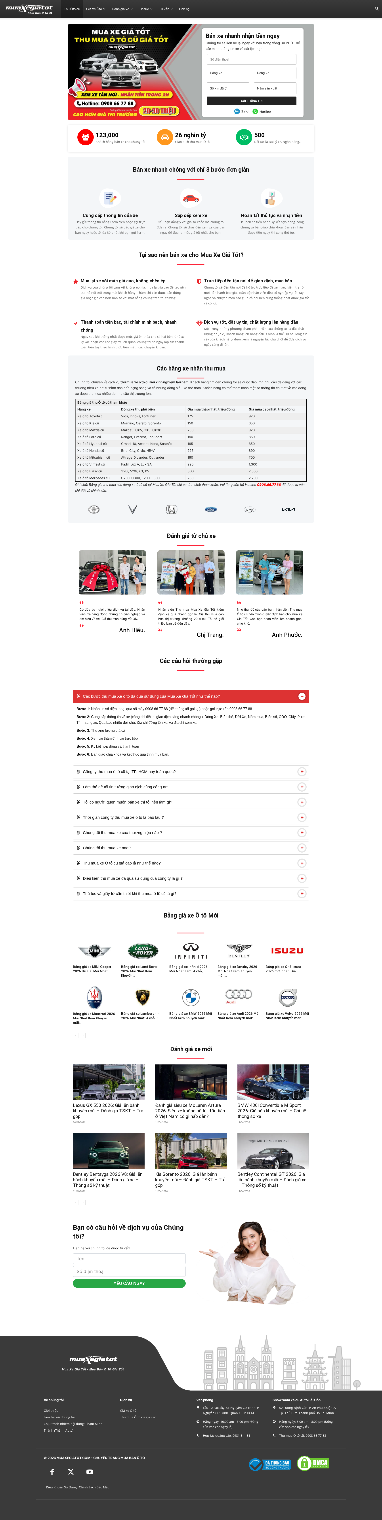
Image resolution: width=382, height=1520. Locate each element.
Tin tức (144, 8)
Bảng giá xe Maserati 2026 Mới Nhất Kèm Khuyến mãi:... (94, 1018)
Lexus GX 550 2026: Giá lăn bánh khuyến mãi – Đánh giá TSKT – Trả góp (108, 1111)
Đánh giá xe (120, 8)
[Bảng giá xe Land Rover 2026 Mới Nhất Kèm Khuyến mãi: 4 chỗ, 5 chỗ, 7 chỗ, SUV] (142, 951)
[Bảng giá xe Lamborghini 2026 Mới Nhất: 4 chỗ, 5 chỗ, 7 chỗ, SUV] (142, 998)
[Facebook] (52, 1472)
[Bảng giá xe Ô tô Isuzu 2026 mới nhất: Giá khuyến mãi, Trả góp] (287, 951)
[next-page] (83, 1035)
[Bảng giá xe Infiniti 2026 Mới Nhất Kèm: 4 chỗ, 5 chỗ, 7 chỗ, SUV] (191, 951)
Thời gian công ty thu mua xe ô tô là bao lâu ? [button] (123, 817)
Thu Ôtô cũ (72, 8)
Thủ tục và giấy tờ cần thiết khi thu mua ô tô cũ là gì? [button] (129, 893)
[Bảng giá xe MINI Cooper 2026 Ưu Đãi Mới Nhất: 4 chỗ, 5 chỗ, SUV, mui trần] (94, 951)
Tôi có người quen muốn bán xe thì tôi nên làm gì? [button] (127, 802)
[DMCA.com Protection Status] (312, 1470)
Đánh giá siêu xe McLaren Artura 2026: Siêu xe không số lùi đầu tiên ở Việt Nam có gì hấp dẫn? (190, 1111)
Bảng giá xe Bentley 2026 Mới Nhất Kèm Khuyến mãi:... (237, 971)
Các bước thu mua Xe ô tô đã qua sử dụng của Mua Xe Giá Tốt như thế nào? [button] (151, 696)
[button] (376, 9)
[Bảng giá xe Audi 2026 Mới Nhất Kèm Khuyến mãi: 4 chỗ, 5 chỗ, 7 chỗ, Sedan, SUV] (239, 998)
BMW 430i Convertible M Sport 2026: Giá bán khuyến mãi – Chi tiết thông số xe (272, 1111)
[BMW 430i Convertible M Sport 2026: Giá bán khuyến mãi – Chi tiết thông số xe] (273, 1082)
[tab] (191, 696)
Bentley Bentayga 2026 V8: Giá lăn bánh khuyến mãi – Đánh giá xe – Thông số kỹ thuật (108, 1180)
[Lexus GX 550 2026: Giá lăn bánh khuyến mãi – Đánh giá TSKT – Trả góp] (109, 1082)
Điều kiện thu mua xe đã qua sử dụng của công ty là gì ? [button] (132, 878)
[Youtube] (89, 1472)
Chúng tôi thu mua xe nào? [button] (106, 848)
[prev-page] (75, 1035)
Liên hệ (184, 8)
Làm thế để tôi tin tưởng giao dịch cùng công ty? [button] (125, 787)
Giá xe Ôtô (94, 8)
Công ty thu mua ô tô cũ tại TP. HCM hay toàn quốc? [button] (129, 772)
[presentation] (70, 509)
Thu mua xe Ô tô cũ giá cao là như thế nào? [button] (121, 863)
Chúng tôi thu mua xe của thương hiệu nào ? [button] (122, 832)
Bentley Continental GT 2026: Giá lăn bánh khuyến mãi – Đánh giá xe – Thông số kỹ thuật (271, 1180)
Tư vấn (164, 8)
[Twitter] (71, 1472)
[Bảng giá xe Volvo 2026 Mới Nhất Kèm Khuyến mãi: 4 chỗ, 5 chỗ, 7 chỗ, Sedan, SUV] (287, 998)
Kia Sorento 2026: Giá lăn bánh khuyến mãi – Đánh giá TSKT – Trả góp (190, 1180)
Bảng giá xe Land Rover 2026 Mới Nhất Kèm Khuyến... (139, 971)
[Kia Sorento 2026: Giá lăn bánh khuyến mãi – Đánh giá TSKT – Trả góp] (191, 1151)
